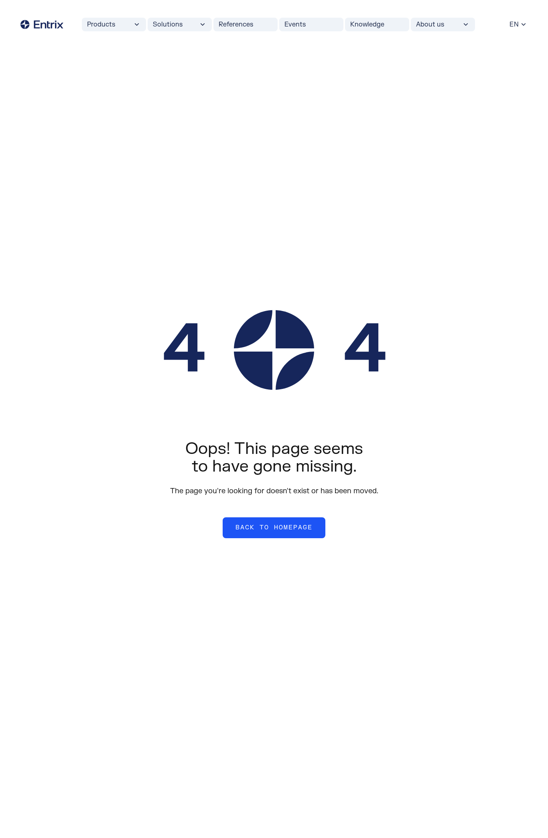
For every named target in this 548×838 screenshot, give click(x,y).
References (236, 24)
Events (295, 24)
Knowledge (367, 24)
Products (101, 24)
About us (430, 24)
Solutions (168, 24)
